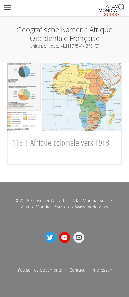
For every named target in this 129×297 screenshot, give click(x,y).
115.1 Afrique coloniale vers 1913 (60, 142)
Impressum (103, 270)
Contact (77, 270)
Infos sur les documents (39, 270)
